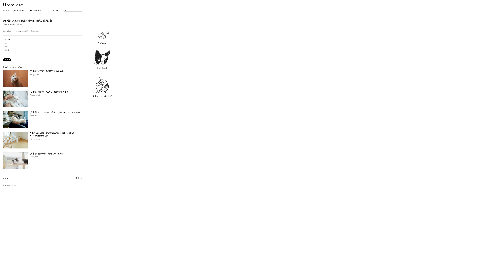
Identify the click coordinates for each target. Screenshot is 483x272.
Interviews (20, 10)
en (57, 10)
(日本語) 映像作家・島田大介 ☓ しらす (47, 153)
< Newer (7, 178)
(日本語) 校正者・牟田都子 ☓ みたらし (47, 71)
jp (53, 10)
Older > (78, 178)
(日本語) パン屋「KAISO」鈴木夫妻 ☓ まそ (49, 92)
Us (46, 10)
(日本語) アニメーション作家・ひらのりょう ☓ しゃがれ (55, 112)
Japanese (35, 31)
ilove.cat (13, 5)
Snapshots (35, 10)
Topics (6, 10)
